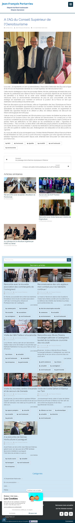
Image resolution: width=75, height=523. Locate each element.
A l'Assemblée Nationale (12, 479)
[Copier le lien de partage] (72, 200)
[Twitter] (66, 514)
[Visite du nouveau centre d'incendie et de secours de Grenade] (21, 379)
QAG (5, 486)
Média (6, 490)
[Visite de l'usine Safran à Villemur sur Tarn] (54, 379)
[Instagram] (71, 514)
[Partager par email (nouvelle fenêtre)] (72, 197)
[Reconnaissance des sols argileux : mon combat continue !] (54, 275)
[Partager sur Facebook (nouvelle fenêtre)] (72, 184)
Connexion (69, 521)
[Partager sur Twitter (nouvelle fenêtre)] (72, 187)
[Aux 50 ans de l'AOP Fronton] (55, 185)
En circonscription (10, 482)
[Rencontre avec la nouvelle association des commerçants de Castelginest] (21, 275)
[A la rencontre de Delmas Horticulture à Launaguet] (21, 428)
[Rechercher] (69, 260)
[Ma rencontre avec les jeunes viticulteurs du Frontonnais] (20, 185)
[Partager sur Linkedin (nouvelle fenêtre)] (72, 191)
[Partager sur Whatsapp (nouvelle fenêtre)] (72, 194)
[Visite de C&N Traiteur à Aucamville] (21, 326)
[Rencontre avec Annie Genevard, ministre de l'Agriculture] (55, 208)
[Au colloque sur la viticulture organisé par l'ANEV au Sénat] (20, 232)
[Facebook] (61, 514)
